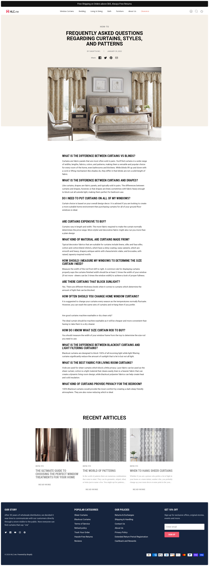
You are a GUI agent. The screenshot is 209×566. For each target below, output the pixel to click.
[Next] (152, 4)
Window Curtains (67, 11)
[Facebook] (10, 532)
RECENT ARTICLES (104, 418)
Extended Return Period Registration (131, 536)
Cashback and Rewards (125, 541)
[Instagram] (20, 532)
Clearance (145, 11)
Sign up (171, 534)
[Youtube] (15, 532)
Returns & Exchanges (124, 515)
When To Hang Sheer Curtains (151, 471)
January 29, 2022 (114, 51)
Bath (109, 11)
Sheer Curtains (81, 515)
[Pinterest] (24, 532)
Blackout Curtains (82, 519)
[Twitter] (5, 532)
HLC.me (14, 554)
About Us (132, 11)
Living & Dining (96, 11)
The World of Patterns (99, 471)
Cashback (79, 4)
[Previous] (56, 4)
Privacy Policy (121, 532)
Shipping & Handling (124, 519)
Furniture (120, 11)
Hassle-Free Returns (83, 536)
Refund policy (80, 528)
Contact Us (120, 524)
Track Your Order (82, 532)
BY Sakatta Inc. (94, 51)
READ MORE (44, 484)
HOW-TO (104, 26)
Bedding (82, 11)
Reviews (78, 541)
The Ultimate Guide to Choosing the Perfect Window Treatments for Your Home (57, 474)
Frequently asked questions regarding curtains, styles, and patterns (104, 39)
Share (93, 58)
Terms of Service (82, 524)
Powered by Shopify (24, 554)
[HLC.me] (12, 11)
